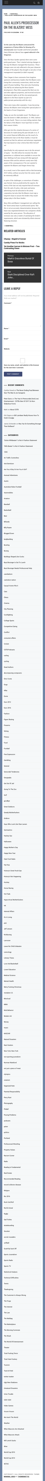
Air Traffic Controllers (11, 458)
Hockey (6, 882)
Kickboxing (8, 935)
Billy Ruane (8, 528)
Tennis (6, 1284)
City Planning (8, 609)
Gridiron (6, 818)
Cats (5, 592)
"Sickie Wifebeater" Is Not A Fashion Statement (20, 440)
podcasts (7, 1121)
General (6, 766)
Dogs (6, 685)
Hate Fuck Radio (9, 859)
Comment (8, 303)
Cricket (6, 644)
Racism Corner (9, 1156)
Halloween (7, 842)
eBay (5, 690)
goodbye (7, 801)
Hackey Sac (8, 836)
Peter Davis (8, 399)
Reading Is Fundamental (12, 1167)
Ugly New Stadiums (10, 1382)
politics (6, 1132)
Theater (6, 1348)
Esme (6, 696)
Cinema (6, 603)
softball (6, 1243)
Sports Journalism (10, 1254)
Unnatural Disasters (11, 1388)
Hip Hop (7, 865)
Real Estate (8, 1173)
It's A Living (8, 917)
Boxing (6, 551)
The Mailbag (8, 1318)
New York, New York (11, 1051)
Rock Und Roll (9, 1202)
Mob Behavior (9, 1010)
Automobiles (8, 493)
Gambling (7, 760)
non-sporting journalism (12, 1057)
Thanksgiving (8, 1289)
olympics (7, 1074)
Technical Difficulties (11, 1278)
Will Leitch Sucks (10, 1441)
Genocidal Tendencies (11, 772)
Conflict (6, 632)
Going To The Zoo (10, 789)
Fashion (6, 714)
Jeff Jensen (8, 929)
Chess (6, 597)
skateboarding (9, 1225)
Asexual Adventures (11, 475)
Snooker (7, 1231)
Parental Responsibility (12, 1092)
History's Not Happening (12, 876)
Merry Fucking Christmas (12, 987)
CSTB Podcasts (9, 650)
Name (6, 328)
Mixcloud (7, 999)
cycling (6, 661)
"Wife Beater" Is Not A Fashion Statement (18, 446)
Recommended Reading (12, 1179)
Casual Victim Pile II (11, 586)
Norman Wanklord (10, 1063)
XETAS (6, 1464)
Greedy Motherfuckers (11, 813)
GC (23, 32)
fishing (6, 731)
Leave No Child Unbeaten (12, 946)
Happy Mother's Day (11, 847)
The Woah (7, 1336)
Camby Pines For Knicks (14, 242)
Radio (6, 1161)
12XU (6, 452)
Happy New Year (9, 853)
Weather (7, 1423)
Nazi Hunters (8, 1045)
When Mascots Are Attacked (14, 1429)
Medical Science (9, 975)
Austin (6, 481)
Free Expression (9, 754)
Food (5, 743)
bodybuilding (8, 539)
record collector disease (12, 1185)
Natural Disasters (10, 1039)
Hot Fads (7, 894)
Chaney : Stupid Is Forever (15, 239)
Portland (7, 1138)
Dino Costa (8, 679)
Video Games (8, 1406)
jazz (5, 923)
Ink (5, 906)
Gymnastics (8, 830)
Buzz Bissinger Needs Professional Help (18, 568)
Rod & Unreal (8, 1208)
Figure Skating (9, 719)
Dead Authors (8, 667)
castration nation (10, 580)
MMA (6, 1004)
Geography (7, 778)
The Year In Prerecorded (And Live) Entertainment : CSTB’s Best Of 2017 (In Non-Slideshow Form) (21, 401)
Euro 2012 (7, 702)
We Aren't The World (11, 1417)
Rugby (6, 1214)
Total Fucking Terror (11, 1353)
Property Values (9, 1150)
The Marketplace (10, 1324)
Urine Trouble (8, 1394)
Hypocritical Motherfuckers (13, 900)
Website (7, 349)
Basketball (9, 226)
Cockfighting (8, 615)
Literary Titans (9, 958)
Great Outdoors (9, 807)
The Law (7, 1313)
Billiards (7, 522)
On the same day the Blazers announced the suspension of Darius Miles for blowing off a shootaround (19, 47)
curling (6, 655)
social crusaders (9, 1237)
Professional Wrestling (12, 1144)
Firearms (7, 725)
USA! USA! (7, 1400)
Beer (5, 516)
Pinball (6, 1109)
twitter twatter (9, 1377)
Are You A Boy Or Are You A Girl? (15, 469)
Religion (7, 1191)
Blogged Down (9, 533)
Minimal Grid (9, 1476)
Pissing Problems (10, 1115)
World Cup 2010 (9, 1452)
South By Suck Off (10, 1249)
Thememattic (23, 1476)
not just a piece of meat (12, 1068)
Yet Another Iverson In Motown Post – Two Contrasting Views (22, 247)
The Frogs (7, 1301)
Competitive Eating (10, 626)
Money (6, 1022)
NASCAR (7, 1033)
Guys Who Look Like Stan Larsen (15, 824)
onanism (7, 1080)
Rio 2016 (7, 1196)
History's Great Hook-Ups (13, 871)
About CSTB (14, 410)
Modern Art (8, 1016)
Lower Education (10, 970)
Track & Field (8, 1371)
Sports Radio (8, 1260)
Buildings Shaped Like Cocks (14, 557)
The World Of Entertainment (13, 1342)
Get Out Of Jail (9, 783)
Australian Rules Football (12, 487)
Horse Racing (8, 888)
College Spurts (9, 621)
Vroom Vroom (9, 1411)
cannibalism (8, 574)
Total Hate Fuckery (10, 1359)
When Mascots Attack (11, 1435)
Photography (8, 1103)
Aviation (7, 498)
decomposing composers (13, 673)
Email (6, 339)
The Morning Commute (12, 1330)
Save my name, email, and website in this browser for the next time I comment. (21, 366)
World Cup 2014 (9, 1458)
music (6, 1028)
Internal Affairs (9, 911)
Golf (5, 795)
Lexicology (7, 952)
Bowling (6, 545)
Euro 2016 (7, 708)
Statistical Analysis (10, 1272)
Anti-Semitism (9, 464)
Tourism (7, 1365)
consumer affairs (10, 638)
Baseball (7, 504)
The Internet (8, 1307)
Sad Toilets (8, 1220)
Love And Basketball (11, 964)
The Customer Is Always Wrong (15, 1295)
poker (6, 1127)
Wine (5, 1446)
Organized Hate (9, 1086)
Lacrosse (7, 940)
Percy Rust (7, 1097)
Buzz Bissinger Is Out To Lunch (14, 562)
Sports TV (7, 1266)
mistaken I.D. (8, 993)
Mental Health (9, 981)
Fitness (6, 737)
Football (7, 749)
